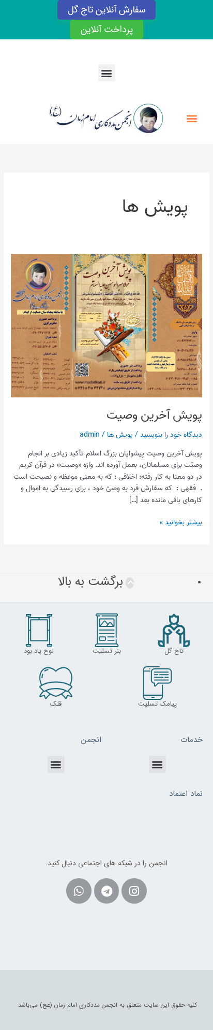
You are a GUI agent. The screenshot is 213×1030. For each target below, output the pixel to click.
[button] (106, 72)
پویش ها (120, 434)
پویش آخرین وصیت (154, 415)
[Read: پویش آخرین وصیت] (106, 325)
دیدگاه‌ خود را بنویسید (171, 434)
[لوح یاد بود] (39, 630)
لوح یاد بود (39, 651)
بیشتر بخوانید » (181, 522)
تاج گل (174, 651)
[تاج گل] (174, 630)
